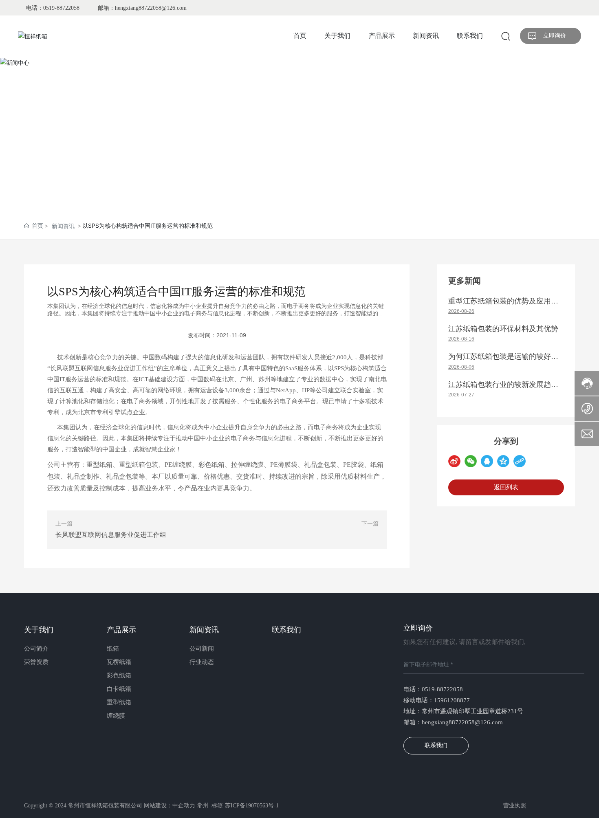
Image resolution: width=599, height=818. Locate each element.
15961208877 (452, 700)
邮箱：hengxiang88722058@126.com (142, 8)
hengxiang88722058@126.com (462, 722)
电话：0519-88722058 (52, 8)
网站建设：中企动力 (169, 806)
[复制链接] (519, 461)
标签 (217, 806)
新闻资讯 (63, 225)
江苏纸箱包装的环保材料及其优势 (503, 329)
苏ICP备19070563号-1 (252, 806)
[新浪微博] (454, 461)
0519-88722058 (442, 689)
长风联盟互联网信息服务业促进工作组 (110, 534)
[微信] (471, 461)
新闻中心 (299, 159)
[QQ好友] (487, 461)
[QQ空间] (503, 461)
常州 (202, 806)
